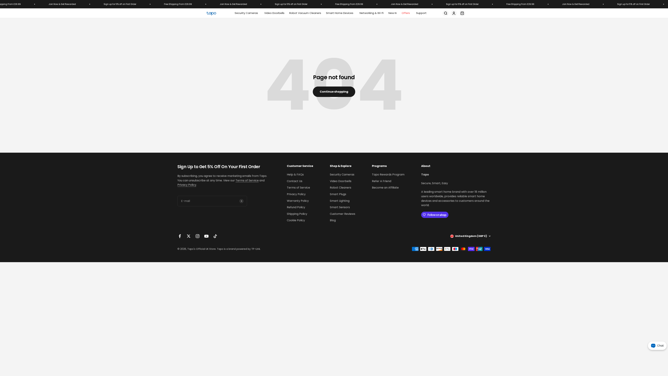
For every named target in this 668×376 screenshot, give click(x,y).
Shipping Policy (297, 214)
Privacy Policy (186, 185)
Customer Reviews (342, 214)
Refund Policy (296, 207)
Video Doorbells (340, 181)
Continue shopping (334, 92)
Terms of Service (247, 180)
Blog (333, 220)
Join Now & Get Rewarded (51, 4)
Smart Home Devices (339, 13)
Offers (406, 13)
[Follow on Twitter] (188, 236)
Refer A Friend (381, 181)
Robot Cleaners (340, 188)
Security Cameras (246, 13)
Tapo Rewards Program (388, 175)
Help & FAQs (295, 175)
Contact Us (294, 181)
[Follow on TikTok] (215, 236)
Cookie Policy (296, 220)
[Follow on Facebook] (179, 236)
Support (421, 13)
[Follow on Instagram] (197, 236)
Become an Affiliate (385, 188)
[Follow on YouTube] (206, 236)
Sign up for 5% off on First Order (109, 4)
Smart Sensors (340, 207)
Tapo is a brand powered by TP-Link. (239, 249)
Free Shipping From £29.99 (167, 4)
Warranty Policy (298, 201)
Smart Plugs (338, 194)
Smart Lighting (339, 201)
